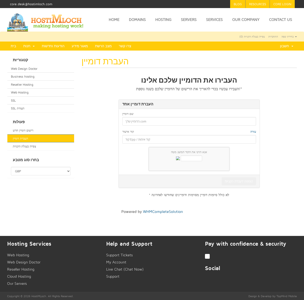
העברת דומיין (19, 138)
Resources (257, 4)
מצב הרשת (103, 46)
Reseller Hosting (22, 84)
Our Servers (17, 283)
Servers (189, 19)
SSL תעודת (17, 108)
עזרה (253, 131)
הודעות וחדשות (53, 46)
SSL (13, 100)
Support (112, 276)
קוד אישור (189, 131)
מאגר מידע (80, 46)
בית (13, 46)
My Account (116, 262)
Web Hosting (19, 92)
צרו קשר (125, 46)
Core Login (282, 4)
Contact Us (280, 19)
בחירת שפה (287, 36)
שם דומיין (127, 114)
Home (114, 19)
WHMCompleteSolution (163, 211)
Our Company (246, 19)
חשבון (285, 46)
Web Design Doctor (24, 68)
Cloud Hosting (19, 276)
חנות (27, 46)
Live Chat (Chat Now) (125, 269)
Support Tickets (119, 255)
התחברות (273, 36)
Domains (137, 19)
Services (214, 19)
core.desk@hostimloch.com (31, 4)
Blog (238, 4)
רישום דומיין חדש (22, 130)
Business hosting (22, 76)
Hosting (163, 19)
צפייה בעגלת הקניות (23, 146)
